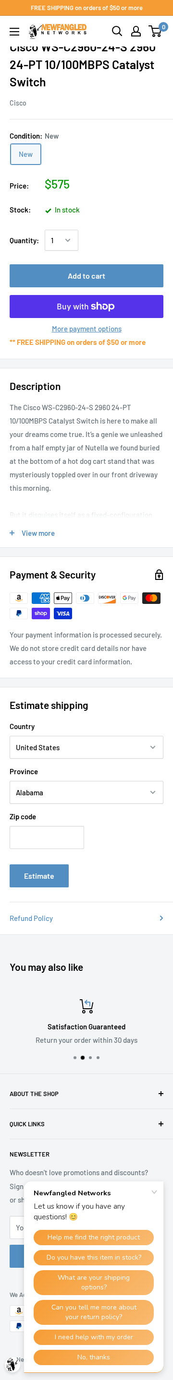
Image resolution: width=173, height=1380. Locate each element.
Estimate (39, 875)
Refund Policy (31, 918)
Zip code (23, 816)
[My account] (136, 31)
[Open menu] (14, 31)
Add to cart (86, 275)
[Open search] (117, 31)
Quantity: (24, 240)
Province (24, 771)
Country (22, 726)
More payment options (87, 328)
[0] (155, 31)
